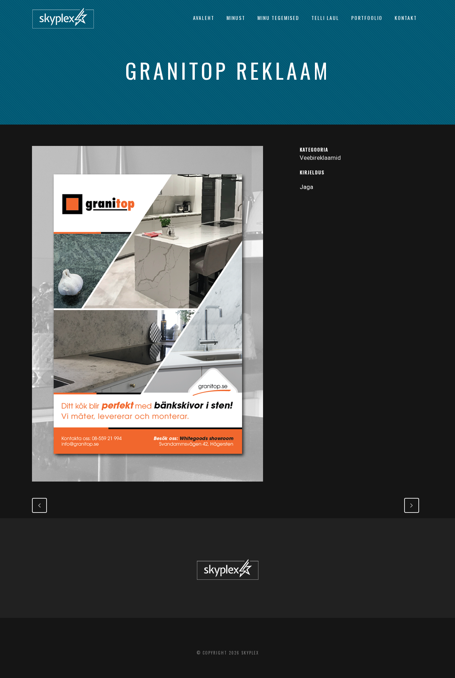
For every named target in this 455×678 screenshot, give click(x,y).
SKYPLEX (250, 653)
